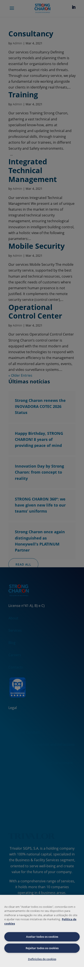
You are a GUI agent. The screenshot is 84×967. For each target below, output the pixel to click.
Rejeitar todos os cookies (42, 948)
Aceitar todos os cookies (42, 937)
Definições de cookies (42, 959)
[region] (42, 931)
